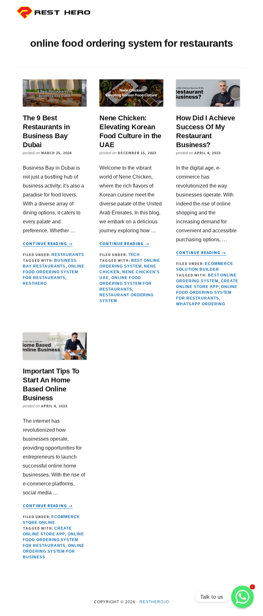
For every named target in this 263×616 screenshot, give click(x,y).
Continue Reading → (48, 244)
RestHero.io (154, 602)
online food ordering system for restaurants (53, 272)
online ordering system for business (53, 551)
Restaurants (67, 254)
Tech (134, 254)
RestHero (35, 283)
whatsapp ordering (200, 304)
